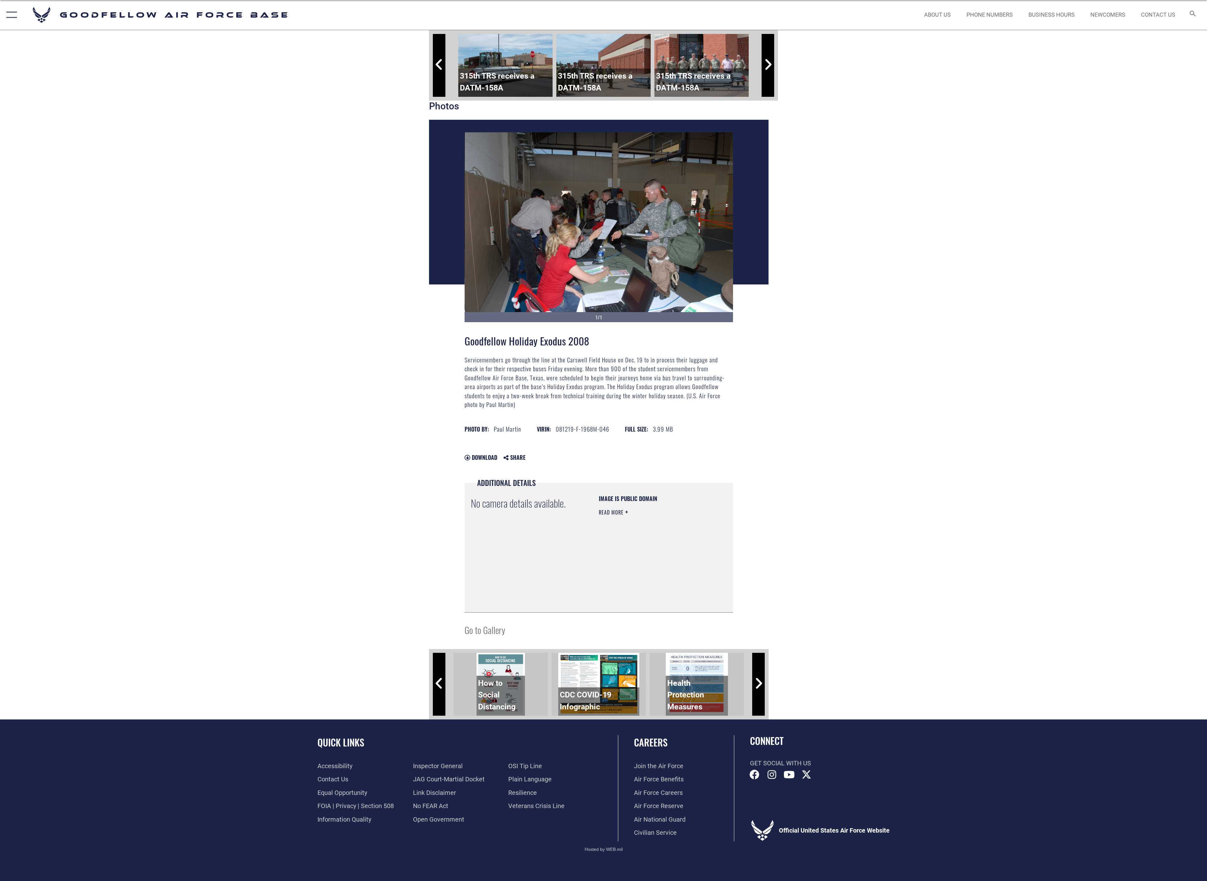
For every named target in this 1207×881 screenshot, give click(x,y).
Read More (612, 512)
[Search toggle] (1192, 15)
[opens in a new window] (806, 774)
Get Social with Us (780, 763)
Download (483, 457)
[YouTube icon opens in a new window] (789, 774)
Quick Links (340, 742)
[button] (10, 15)
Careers (651, 742)
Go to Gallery (485, 629)
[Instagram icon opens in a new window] (772, 774)
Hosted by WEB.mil (604, 849)
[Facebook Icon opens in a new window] (754, 774)
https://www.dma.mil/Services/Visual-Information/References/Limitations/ (637, 574)
